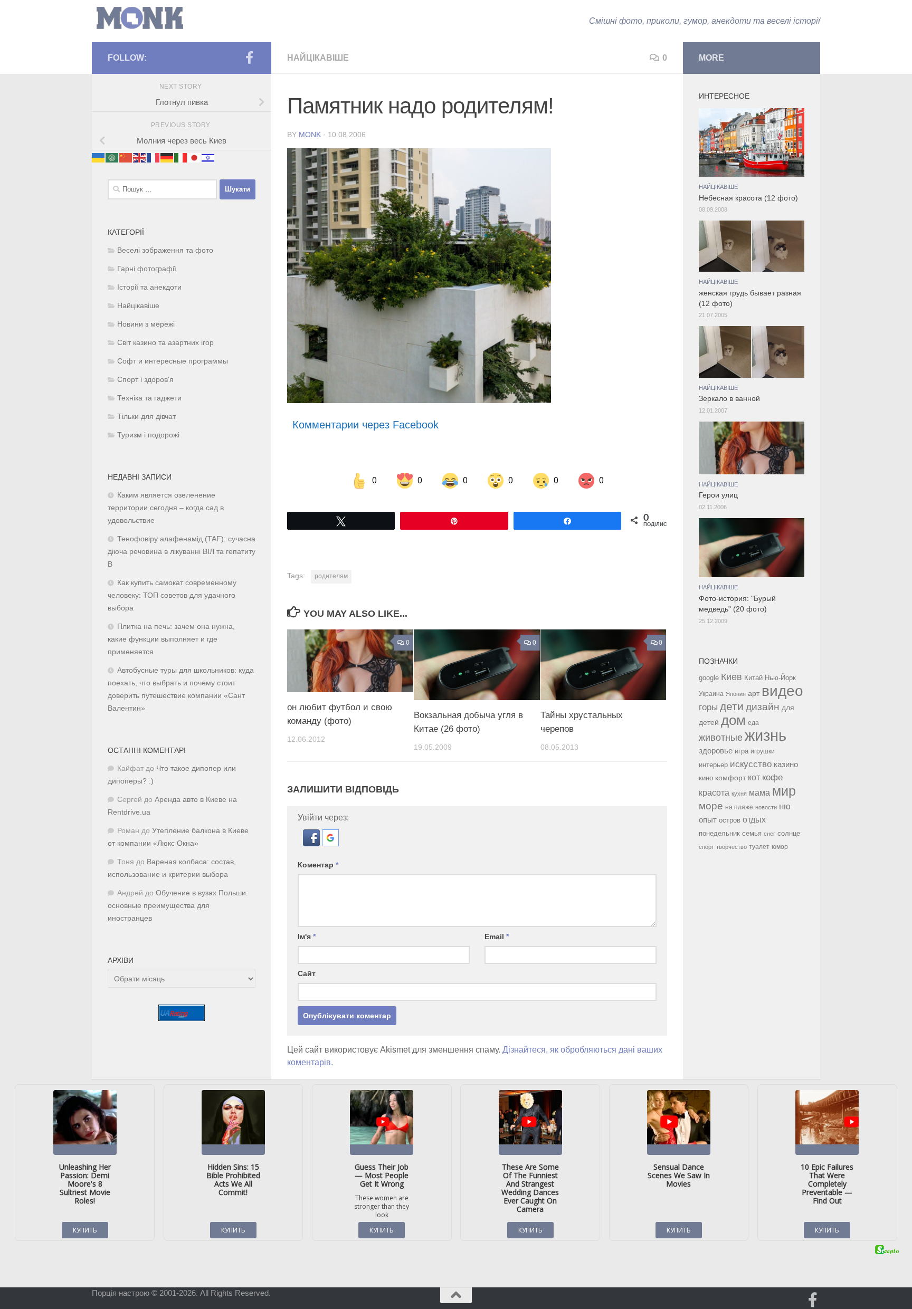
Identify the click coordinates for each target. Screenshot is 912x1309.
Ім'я (307, 936)
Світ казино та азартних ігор (165, 343)
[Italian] (181, 156)
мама (759, 792)
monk (310, 134)
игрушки (762, 751)
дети (732, 706)
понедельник (719, 833)
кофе (772, 777)
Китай (753, 678)
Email (496, 936)
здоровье (716, 750)
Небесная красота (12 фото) (748, 198)
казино (786, 764)
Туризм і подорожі (148, 435)
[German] (167, 156)
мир (784, 791)
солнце (788, 833)
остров (729, 820)
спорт (706, 847)
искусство (751, 764)
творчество (731, 847)
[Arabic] (112, 156)
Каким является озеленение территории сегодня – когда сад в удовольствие (166, 507)
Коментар (318, 865)
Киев (731, 677)
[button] (312, 843)
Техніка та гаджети (149, 398)
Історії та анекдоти (149, 287)
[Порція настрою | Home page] (140, 18)
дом (733, 720)
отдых (754, 819)
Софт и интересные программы (172, 361)
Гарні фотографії (146, 269)
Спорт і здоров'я (145, 380)
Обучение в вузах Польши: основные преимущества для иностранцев (178, 905)
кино (706, 778)
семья (752, 833)
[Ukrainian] (99, 156)
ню (785, 806)
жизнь (765, 735)
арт (753, 694)
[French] (153, 156)
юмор (780, 846)
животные (721, 737)
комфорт (730, 777)
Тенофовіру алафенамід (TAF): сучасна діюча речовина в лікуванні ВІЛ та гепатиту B (181, 551)
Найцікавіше (318, 57)
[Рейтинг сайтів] (181, 1018)
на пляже (739, 807)
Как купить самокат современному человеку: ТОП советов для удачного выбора (172, 595)
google (709, 678)
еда (753, 723)
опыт (708, 819)
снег (769, 833)
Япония (736, 694)
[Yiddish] (208, 156)
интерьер (713, 765)
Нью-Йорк (780, 678)
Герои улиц (718, 495)
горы (708, 707)
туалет (759, 847)
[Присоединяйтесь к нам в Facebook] (249, 57)
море (711, 805)
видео (782, 690)
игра (741, 751)
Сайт (307, 973)
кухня (739, 793)
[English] (140, 156)
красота (714, 792)
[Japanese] (195, 156)
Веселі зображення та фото (165, 250)
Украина (711, 694)
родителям (331, 576)
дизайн (763, 706)
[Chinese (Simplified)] (126, 156)
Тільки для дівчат (146, 417)
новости (766, 807)
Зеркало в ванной (729, 399)
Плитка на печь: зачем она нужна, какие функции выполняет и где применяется (171, 639)
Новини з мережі (146, 324)
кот (754, 777)
